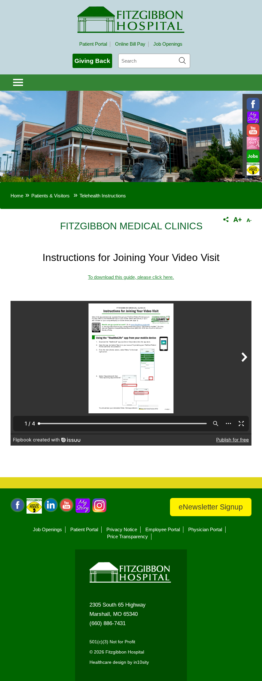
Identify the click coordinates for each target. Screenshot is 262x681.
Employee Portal (162, 529)
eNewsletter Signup (211, 507)
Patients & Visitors (50, 195)
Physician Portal (205, 529)
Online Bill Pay (130, 44)
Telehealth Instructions (103, 195)
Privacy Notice (121, 529)
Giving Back (92, 60)
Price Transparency (127, 536)
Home (17, 195)
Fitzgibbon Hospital (130, 19)
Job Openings (167, 44)
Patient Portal (93, 44)
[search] (154, 61)
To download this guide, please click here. (131, 277)
